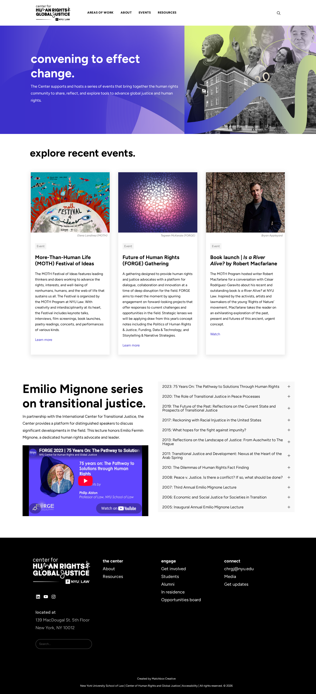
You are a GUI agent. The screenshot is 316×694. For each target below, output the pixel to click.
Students (170, 576)
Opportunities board (181, 599)
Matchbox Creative (164, 678)
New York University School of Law (102, 685)
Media (230, 576)
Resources (113, 576)
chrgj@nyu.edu (239, 568)
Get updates (236, 584)
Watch (215, 334)
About (109, 568)
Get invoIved (173, 568)
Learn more (43, 340)
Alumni (168, 584)
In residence (173, 592)
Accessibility (190, 685)
